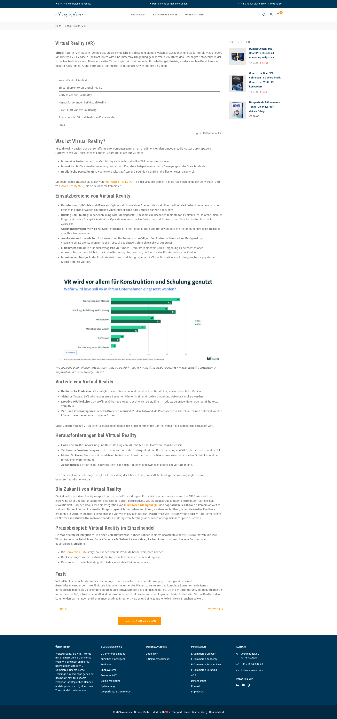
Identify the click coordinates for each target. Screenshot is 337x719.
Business (106, 664)
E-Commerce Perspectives (206, 664)
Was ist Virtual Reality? (73, 80)
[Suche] (264, 14)
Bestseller (138, 14)
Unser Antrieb (194, 14)
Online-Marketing (110, 680)
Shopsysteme (108, 669)
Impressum (197, 691)
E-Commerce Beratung (204, 669)
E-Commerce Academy (204, 659)
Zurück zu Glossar (140, 620)
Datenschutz (198, 680)
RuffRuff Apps (206, 133)
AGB (193, 675)
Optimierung (108, 686)
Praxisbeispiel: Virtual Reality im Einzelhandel (87, 117)
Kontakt (195, 686)
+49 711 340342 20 (252, 664)
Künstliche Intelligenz (113, 659)
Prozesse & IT (109, 675)
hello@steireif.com (252, 670)
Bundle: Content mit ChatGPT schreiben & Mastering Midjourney (262, 53)
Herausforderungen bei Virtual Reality (82, 102)
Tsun (220, 133)
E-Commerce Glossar (158, 659)
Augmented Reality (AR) (120, 181)
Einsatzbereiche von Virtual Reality (80, 87)
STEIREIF (65, 657)
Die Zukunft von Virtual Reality (78, 109)
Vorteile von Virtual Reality (75, 95)
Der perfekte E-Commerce (115, 691)
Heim (58, 26)
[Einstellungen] (271, 14)
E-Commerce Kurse (165, 14)
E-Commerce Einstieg (113, 653)
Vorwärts (214, 608)
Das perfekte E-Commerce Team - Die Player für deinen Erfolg (264, 107)
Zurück (62, 608)
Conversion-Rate (76, 552)
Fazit (62, 124)
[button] (278, 14)
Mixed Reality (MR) (72, 186)
